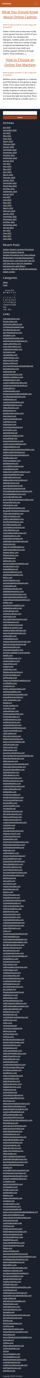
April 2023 (7, 205)
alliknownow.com (10, 761)
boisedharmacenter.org (13, 697)
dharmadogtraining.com (13, 1345)
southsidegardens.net (12, 1223)
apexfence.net (9, 1370)
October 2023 (9, 188)
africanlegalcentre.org (12, 814)
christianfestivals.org (12, 903)
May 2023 (7, 202)
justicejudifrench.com (12, 858)
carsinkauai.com (10, 1290)
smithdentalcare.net (11, 1362)
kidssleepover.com (11, 368)
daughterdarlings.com (12, 332)
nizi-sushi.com (9, 881)
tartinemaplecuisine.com (13, 875)
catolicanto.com (10, 669)
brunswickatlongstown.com (15, 872)
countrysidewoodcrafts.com (15, 382)
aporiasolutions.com (12, 1045)
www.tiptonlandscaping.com (15, 1176)
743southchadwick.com (13, 513)
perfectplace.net (10, 677)
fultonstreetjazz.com (12, 460)
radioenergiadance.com (13, 435)
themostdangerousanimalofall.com (18, 755)
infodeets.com (9, 335)
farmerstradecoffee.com (13, 1067)
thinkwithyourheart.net (13, 538)
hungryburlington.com (12, 869)
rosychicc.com (9, 708)
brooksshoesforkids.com (13, 1039)
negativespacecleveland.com (15, 933)
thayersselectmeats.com (13, 1042)
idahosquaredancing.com (14, 549)
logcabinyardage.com (12, 1070)
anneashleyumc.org (11, 1134)
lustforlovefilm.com (11, 805)
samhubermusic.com (12, 1368)
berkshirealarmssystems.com (16, 563)
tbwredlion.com (10, 1265)
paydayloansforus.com (13, 374)
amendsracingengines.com (14, 1125)
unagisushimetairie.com (13, 402)
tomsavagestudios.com (13, 650)
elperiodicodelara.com (12, 324)
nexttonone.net (9, 1089)
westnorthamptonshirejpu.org (16, 455)
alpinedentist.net (10, 432)
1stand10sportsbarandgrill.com (16, 599)
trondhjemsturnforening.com (15, 1259)
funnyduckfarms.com (12, 1309)
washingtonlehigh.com (13, 1184)
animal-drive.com (10, 1034)
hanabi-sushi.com (10, 1189)
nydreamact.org (10, 399)
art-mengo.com (9, 883)
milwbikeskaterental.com (14, 922)
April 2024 (7, 172)
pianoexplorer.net (10, 1220)
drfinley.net (8, 1320)
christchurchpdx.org (11, 794)
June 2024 (7, 166)
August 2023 (8, 194)
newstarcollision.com (12, 613)
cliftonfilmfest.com (11, 530)
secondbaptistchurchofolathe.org (17, 1337)
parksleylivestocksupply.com (15, 694)
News (31, 25)
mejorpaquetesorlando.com (15, 597)
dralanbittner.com (10, 569)
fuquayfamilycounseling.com (15, 1331)
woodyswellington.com (13, 1237)
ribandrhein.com (10, 663)
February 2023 (9, 211)
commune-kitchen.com (13, 800)
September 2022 (10, 225)
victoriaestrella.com (11, 975)
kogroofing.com (10, 430)
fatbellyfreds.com (10, 1240)
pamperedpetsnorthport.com (15, 583)
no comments (7, 27)
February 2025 (9, 144)
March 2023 (8, 208)
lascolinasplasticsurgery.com (15, 1162)
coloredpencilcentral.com (14, 527)
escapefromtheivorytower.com (16, 510)
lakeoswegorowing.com (13, 1329)
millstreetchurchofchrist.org (15, 1292)
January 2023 (8, 213)
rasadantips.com (10, 355)
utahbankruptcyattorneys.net (15, 541)
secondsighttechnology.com (15, 619)
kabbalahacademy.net (12, 608)
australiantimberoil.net (13, 485)
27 (11, 305)
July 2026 (7, 127)
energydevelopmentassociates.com (18, 499)
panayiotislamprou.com (13, 441)
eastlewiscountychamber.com (16, 764)
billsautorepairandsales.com (15, 1267)
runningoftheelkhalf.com (13, 1112)
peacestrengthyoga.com (13, 1117)
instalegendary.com (11, 391)
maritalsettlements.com (13, 920)
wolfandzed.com (10, 1192)
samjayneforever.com (12, 1279)
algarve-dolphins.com (12, 908)
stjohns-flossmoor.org (12, 947)
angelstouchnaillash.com (13, 605)
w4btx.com (8, 602)
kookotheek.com (10, 438)
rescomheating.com (11, 1354)
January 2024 (8, 180)
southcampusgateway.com (14, 444)
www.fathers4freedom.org (14, 1106)
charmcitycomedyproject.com (16, 842)
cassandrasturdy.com (12, 725)
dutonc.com (8, 892)
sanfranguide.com (11, 744)
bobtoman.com (9, 424)
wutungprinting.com (12, 917)
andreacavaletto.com (12, 691)
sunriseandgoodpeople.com (15, 939)
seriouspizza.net (10, 1025)
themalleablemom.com (13, 864)
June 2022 (7, 233)
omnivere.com (9, 352)
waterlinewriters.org (11, 1056)
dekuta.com (8, 1195)
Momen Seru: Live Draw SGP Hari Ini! (19, 260)
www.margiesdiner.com (13, 1151)
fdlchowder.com (10, 1153)
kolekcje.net (8, 666)
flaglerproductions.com (13, 780)
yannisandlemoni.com (12, 572)
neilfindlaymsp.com (11, 984)
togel (5, 285)
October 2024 (9, 155)
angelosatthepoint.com (13, 1000)
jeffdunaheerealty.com (12, 1114)
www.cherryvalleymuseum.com (16, 471)
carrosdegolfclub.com (12, 496)
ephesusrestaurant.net (13, 1234)
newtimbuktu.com (11, 357)
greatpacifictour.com (12, 972)
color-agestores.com (12, 700)
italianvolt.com (9, 560)
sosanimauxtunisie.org (13, 427)
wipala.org (7, 702)
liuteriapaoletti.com (11, 936)
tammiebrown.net (11, 889)
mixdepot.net (9, 1201)
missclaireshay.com (11, 318)
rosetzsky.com (9, 825)
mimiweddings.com (11, 1356)
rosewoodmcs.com (11, 1203)
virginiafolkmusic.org (12, 658)
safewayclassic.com (11, 380)
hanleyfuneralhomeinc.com (15, 594)
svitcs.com (7, 1022)
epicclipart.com (9, 416)
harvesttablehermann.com (14, 494)
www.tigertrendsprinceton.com (16, 1103)
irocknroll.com (9, 544)
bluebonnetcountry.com (13, 413)
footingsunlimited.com (13, 1142)
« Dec (5, 309)
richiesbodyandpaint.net (13, 327)
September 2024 (10, 158)
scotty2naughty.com (11, 836)
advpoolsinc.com (10, 997)
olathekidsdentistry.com (13, 591)
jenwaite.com (9, 1312)
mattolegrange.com (11, 897)
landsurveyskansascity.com (15, 1137)
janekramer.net (9, 878)
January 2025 (8, 147)
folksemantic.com (10, 555)
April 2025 (7, 138)
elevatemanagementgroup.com (16, 1315)
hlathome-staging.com (13, 627)
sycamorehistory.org (12, 1206)
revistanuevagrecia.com (13, 830)
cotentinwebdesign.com (13, 474)
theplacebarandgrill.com (13, 992)
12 (9, 300)
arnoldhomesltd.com (12, 524)
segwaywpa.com (10, 1048)
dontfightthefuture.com (13, 522)
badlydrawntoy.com (11, 1081)
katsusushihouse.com (12, 817)
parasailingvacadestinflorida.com (17, 1295)
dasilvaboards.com (11, 772)
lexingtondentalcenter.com (14, 633)
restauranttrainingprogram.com (17, 641)
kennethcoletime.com (12, 867)
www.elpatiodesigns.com (14, 1242)
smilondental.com (11, 611)
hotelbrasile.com (10, 458)
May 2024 (7, 169)
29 (15, 305)
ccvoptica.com (9, 1181)
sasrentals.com (9, 616)
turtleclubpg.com (10, 970)
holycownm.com (10, 964)
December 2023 (10, 183)
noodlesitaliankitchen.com (14, 396)
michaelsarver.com (11, 622)
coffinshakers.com (11, 853)
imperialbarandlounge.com (14, 533)
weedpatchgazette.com (13, 574)
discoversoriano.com (12, 736)
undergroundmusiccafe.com (15, 1365)
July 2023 (7, 197)
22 (15, 302)
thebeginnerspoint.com (13, 739)
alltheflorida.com (10, 1284)
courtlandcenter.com (12, 981)
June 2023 (7, 200)
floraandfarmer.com (11, 502)
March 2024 (8, 174)
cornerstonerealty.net (12, 1209)
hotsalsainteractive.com (13, 338)
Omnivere (6, 3)
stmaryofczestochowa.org (14, 856)
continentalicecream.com (14, 786)
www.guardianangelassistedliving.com (19, 1256)
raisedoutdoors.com (11, 535)
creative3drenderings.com (14, 1064)
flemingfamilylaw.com (12, 1323)
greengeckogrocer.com (13, 625)
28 (13, 305)
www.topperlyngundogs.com (15, 1109)
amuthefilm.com (10, 803)
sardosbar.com (9, 558)
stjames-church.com (12, 833)
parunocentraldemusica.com (15, 1253)
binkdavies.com (9, 791)
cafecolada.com (10, 733)
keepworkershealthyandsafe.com (17, 394)
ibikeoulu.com (9, 850)
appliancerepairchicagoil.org (15, 385)
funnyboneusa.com (11, 950)
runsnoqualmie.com (11, 1145)
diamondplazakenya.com (14, 1262)
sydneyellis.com (10, 636)
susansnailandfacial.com (13, 1098)
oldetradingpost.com (12, 477)
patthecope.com (10, 1020)
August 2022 (8, 227)
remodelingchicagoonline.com (16, 1170)
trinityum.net (8, 1226)
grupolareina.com (10, 469)
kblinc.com (7, 577)
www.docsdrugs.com (12, 1148)
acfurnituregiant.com (12, 346)
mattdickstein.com (11, 1078)
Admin (12, 25)
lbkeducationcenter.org (13, 672)
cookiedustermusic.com (13, 953)
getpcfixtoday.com (11, 407)
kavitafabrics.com (10, 958)
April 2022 (7, 238)
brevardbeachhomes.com (14, 508)
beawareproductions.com (14, 844)
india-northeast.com (11, 516)
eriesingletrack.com (11, 580)
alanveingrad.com (10, 911)
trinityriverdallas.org (11, 675)
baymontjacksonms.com (13, 925)
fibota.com (7, 1248)
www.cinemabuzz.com (12, 1198)
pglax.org (7, 931)
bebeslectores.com (11, 483)
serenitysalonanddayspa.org (15, 341)
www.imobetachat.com (13, 1075)
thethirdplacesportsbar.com (15, 1231)
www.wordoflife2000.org (13, 547)
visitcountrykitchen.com (13, 906)
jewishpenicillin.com (11, 647)
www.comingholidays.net (14, 741)
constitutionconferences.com (15, 1017)
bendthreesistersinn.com (14, 945)
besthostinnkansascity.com (14, 1359)
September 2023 (10, 191)
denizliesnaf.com (10, 1014)
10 (6, 300)
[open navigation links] (36, 3)
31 (6, 307)
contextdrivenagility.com (13, 847)
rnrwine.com (8, 1326)
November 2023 (10, 186)
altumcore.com (9, 1031)
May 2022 (7, 236)
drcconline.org (9, 989)
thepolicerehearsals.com (13, 758)
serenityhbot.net (10, 1092)
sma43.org (7, 1167)
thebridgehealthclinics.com (14, 1053)
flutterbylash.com (10, 1304)
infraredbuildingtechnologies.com (17, 491)
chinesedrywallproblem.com (15, 942)
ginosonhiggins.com (12, 914)
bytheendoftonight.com (13, 714)
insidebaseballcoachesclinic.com (17, 1287)
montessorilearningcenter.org (16, 1273)
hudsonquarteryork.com (13, 1245)
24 (6, 305)
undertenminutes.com (12, 349)
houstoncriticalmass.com (14, 753)
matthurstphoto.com (12, 1281)
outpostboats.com (11, 711)
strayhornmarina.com (12, 778)
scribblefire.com (10, 683)
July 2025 (7, 133)
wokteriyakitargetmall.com (14, 630)
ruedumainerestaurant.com (15, 822)
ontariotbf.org (9, 388)
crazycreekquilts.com (12, 789)
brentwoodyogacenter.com (14, 1173)
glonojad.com (9, 828)
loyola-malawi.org (10, 705)
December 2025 (10, 130)
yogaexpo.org (9, 686)
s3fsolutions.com (10, 505)
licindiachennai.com (11, 329)
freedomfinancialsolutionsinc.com (17, 1120)
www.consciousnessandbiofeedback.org (20, 1212)
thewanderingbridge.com (14, 861)
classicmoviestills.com (12, 730)
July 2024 (7, 163)
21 (13, 302)
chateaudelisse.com (11, 446)
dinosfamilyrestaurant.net (14, 488)
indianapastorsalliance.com (15, 1003)
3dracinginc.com (10, 750)
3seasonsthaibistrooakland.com (17, 680)
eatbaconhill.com (10, 363)
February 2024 (9, 177)
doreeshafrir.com (10, 839)
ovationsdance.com (11, 661)
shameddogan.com (11, 1059)
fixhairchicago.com (11, 1011)
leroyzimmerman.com (12, 1317)
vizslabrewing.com (11, 566)
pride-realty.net (9, 1298)
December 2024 (10, 149)
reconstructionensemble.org (15, 956)
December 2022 (10, 216)
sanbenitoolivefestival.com (14, 727)
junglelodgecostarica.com (14, 900)
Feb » (10, 309)
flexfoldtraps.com (10, 1123)
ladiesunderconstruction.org (15, 480)
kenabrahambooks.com (13, 797)
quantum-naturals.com (13, 1270)
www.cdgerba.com (11, 1251)
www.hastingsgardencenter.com (17, 1217)
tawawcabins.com (11, 552)
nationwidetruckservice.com (15, 967)
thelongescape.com (11, 894)
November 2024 (10, 152)
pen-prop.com (9, 1100)
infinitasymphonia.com (13, 811)
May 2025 (7, 136)
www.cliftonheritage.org (13, 1164)
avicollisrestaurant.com (13, 986)
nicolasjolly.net (9, 808)
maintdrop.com (9, 421)
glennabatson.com (11, 775)
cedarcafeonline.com (12, 343)
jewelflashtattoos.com (12, 405)
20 (11, 302)
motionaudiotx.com (11, 1348)
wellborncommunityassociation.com (18, 449)
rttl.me (6, 1351)
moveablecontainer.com (13, 466)
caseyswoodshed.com (12, 1009)
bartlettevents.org (10, 463)
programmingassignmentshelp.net (18, 366)
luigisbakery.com (10, 1187)
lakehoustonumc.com (12, 1084)
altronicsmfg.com (10, 360)
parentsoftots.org (10, 1061)
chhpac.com (8, 1343)
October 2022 (9, 222)
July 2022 (7, 230)
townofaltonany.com (12, 928)
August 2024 (8, 161)
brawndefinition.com (12, 783)
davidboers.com (10, 1073)
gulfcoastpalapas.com (12, 1050)
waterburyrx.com (10, 995)
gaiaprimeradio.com (11, 886)
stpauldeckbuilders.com (13, 1139)
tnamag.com (8, 1036)
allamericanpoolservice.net (14, 644)
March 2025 (8, 141)
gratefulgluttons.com (12, 719)
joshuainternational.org (13, 1095)
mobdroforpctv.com (11, 722)
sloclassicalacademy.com (14, 769)
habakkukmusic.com (12, 1086)
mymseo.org (8, 1340)
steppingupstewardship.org (15, 1178)
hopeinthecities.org (11, 716)
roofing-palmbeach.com (13, 519)
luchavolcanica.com (11, 961)
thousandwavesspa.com (13, 978)
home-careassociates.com (14, 689)
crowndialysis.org (10, 638)
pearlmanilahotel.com (12, 419)
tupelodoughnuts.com (12, 588)
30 (4, 307)
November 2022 (10, 219)
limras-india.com (10, 321)
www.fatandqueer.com (12, 1131)
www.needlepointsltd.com (14, 1156)
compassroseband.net (12, 1028)
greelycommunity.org (12, 819)
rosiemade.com (9, 586)
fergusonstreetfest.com (13, 1276)
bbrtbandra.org (9, 410)
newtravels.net (9, 371)
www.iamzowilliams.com (13, 1215)
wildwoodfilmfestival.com (14, 452)
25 (7, 305)
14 (13, 300)
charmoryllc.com (10, 747)
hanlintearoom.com (11, 1306)
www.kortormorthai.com (13, 1128)
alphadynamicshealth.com (14, 1301)
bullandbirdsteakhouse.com (15, 1159)
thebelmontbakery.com (13, 377)
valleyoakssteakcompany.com (16, 1006)
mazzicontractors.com (12, 1228)
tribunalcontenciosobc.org (14, 766)
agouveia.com (9, 1334)
